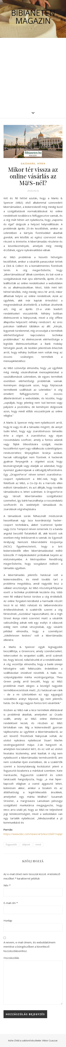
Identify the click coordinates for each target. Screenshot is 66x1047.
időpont (26, 844)
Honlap (8, 920)
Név (7, 885)
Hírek (41, 163)
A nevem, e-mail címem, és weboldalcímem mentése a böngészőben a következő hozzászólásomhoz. (29, 947)
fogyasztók (11, 844)
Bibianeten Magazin (33, 17)
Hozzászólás (11, 958)
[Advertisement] (33, 73)
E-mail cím (11, 903)
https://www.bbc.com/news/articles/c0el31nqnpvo (34, 834)
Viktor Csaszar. (50, 1040)
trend (38, 844)
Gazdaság (28, 163)
